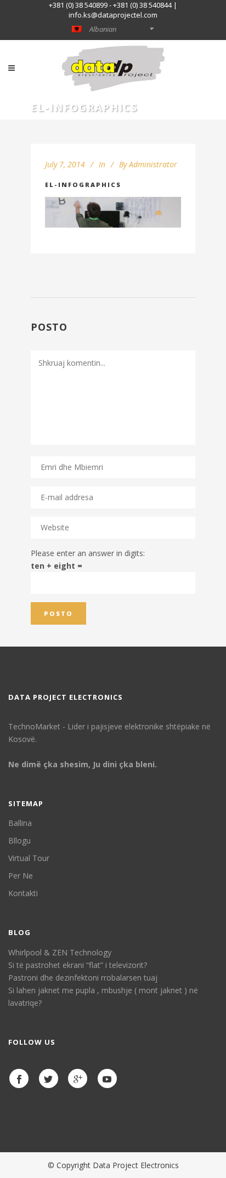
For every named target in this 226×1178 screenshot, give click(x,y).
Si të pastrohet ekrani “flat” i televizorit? (77, 965)
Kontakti (23, 893)
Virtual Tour (28, 858)
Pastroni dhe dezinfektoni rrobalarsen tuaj (82, 977)
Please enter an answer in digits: (88, 553)
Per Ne (20, 875)
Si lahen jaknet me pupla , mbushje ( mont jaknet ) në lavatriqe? (103, 996)
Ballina (20, 823)
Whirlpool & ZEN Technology (59, 952)
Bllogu (19, 840)
